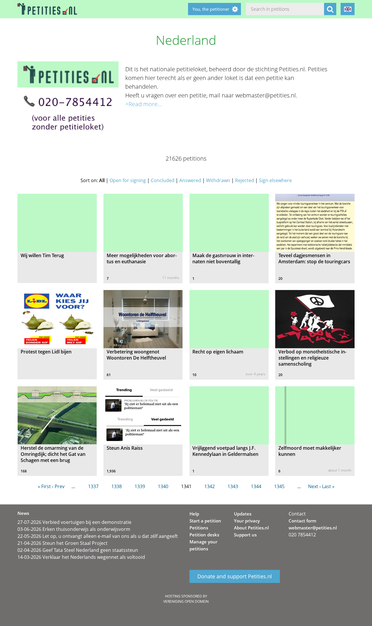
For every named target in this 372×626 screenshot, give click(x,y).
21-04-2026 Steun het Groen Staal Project (62, 543)
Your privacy (247, 521)
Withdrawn (218, 180)
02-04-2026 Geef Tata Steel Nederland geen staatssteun (77, 550)
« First (44, 486)
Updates (242, 514)
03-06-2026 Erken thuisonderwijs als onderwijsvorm (73, 529)
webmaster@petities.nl (313, 528)
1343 (233, 486)
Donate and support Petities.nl (234, 576)
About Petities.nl (251, 528)
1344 (256, 486)
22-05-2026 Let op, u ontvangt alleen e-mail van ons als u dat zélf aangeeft (97, 536)
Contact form (302, 521)
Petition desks (204, 535)
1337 (93, 486)
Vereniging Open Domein (186, 601)
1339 (140, 486)
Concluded (162, 180)
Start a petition (205, 521)
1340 (163, 486)
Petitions (198, 528)
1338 (116, 486)
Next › (314, 486)
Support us (245, 535)
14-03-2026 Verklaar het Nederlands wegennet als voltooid (81, 557)
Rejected (244, 180)
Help (194, 514)
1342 (209, 486)
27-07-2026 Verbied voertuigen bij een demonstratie (74, 522)
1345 (279, 486)
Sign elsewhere (275, 180)
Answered (190, 180)
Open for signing (128, 180)
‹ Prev (58, 486)
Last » (328, 486)
